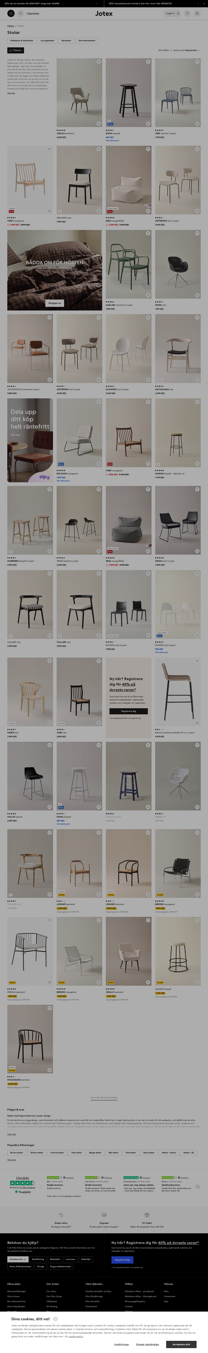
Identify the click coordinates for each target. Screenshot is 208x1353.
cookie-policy (76, 1336)
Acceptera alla (181, 1344)
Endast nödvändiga (147, 1344)
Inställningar (121, 1344)
